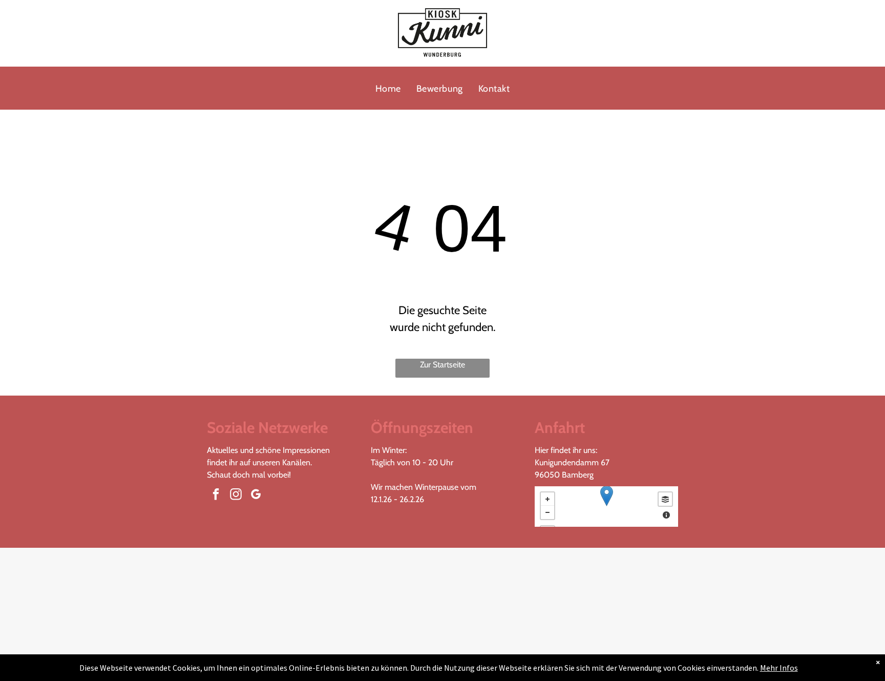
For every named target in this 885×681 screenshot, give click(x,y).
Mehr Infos (779, 668)
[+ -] (606, 506)
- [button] (547, 512)
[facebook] (216, 495)
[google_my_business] (256, 495)
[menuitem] (388, 88)
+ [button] (547, 499)
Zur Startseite (442, 364)
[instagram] (236, 495)
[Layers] (665, 499)
